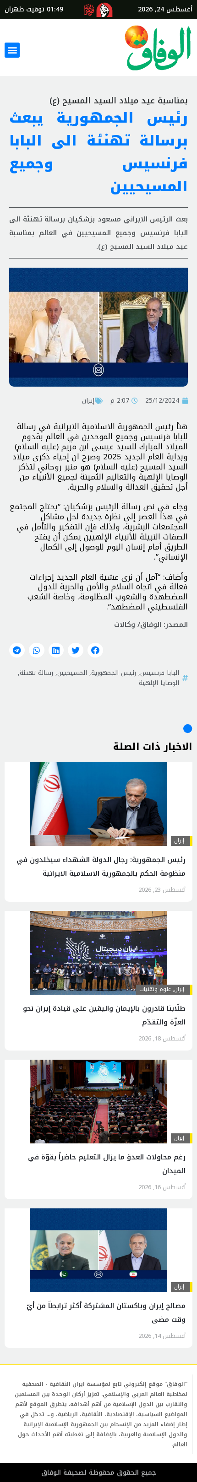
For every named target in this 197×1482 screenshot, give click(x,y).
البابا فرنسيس (159, 673)
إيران (88, 400)
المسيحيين (72, 673)
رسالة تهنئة (36, 673)
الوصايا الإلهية (159, 683)
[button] (12, 50)
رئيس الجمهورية (113, 673)
